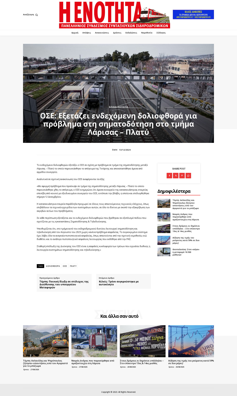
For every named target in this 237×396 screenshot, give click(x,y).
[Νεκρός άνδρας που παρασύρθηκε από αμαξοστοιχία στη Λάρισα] (163, 216)
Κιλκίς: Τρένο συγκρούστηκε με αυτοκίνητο (119, 283)
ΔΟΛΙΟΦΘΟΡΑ (53, 266)
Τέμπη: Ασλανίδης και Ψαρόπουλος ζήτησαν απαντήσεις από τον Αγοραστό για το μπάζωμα (186, 204)
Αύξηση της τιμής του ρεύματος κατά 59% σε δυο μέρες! (186, 240)
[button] (31, 15)
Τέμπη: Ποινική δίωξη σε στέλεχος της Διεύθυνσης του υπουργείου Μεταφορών (64, 284)
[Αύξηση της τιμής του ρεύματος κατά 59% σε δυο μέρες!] (163, 240)
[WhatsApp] (188, 175)
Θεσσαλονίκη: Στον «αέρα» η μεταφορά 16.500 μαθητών (186, 252)
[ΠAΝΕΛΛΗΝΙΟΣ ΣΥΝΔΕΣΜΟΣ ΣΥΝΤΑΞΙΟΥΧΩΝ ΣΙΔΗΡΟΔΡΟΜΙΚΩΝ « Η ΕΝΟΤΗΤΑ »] (114, 15)
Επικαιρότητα (118, 107)
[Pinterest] (182, 175)
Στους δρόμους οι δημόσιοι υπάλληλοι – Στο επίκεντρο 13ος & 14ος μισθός (186, 229)
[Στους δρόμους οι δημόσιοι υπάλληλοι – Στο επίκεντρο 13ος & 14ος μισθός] (163, 228)
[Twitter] (175, 175)
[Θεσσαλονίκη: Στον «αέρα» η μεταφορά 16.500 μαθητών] (163, 252)
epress (26, 369)
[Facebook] (169, 175)
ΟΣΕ (65, 266)
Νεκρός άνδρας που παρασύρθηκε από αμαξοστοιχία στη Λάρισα (186, 217)
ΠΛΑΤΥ (73, 266)
